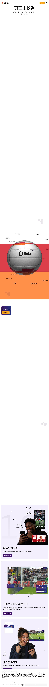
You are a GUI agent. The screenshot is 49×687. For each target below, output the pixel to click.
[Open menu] (46, 3)
